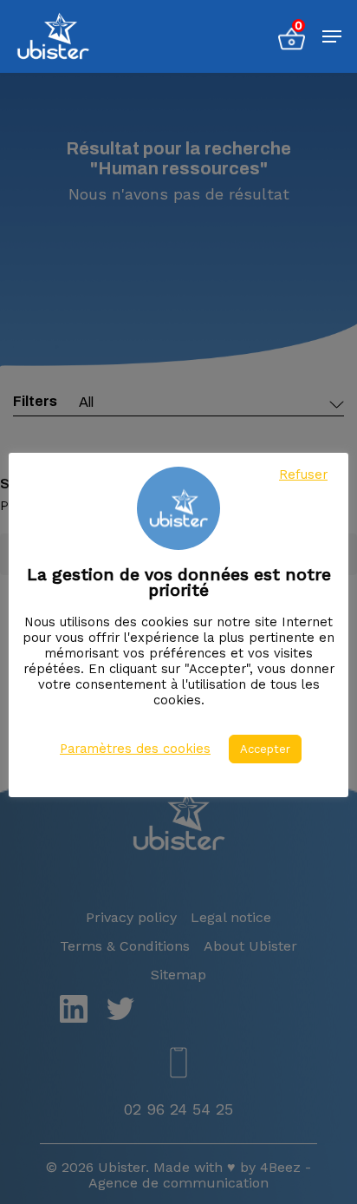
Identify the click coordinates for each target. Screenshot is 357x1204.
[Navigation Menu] (331, 36)
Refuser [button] (303, 474)
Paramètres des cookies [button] (135, 748)
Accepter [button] (265, 749)
